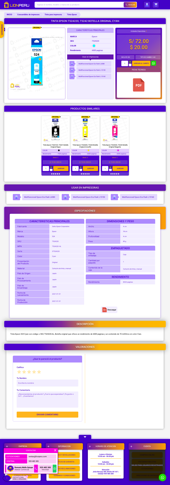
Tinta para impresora (53, 14)
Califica (20, 367)
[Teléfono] (36, 468)
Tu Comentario (23, 390)
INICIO (9, 14)
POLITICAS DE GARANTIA (64, 462)
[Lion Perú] (19, 5)
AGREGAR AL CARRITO (141, 63)
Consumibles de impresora (28, 14)
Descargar (112, 310)
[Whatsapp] (55, 468)
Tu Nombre (22, 378)
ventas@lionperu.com (38, 456)
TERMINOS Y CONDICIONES (64, 475)
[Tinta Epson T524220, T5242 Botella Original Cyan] (139, 85)
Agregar (61, 168)
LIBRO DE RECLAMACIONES (64, 469)
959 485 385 (34, 461)
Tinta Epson (72, 14)
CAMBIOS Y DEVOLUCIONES (64, 455)
